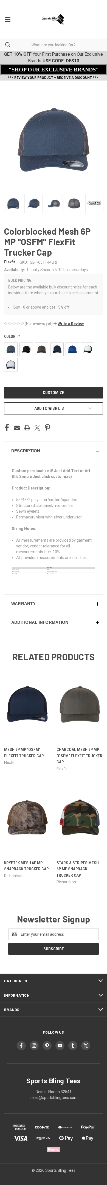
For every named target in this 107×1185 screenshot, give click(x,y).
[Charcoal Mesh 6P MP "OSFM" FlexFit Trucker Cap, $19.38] (80, 704)
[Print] (27, 428)
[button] (69, 324)
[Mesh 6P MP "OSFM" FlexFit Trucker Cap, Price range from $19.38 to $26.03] (27, 704)
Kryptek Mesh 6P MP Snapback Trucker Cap (26, 866)
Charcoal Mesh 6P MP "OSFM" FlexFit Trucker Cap (79, 755)
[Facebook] (7, 428)
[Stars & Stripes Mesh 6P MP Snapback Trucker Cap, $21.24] (80, 817)
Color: (10, 336)
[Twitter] (37, 428)
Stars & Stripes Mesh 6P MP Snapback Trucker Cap (78, 869)
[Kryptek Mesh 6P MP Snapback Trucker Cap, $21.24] (27, 817)
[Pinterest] (47, 428)
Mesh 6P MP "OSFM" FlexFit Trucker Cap (24, 752)
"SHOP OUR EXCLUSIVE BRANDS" (54, 69)
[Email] (17, 428)
